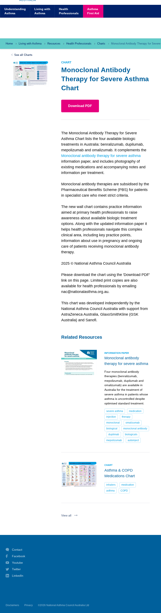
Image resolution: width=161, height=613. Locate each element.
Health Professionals (78, 43)
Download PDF (80, 106)
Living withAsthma (42, 11)
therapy (126, 416)
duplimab (113, 434)
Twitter (16, 569)
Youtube (17, 562)
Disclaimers (12, 605)
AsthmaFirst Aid (93, 11)
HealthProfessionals (69, 11)
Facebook (18, 556)
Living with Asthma (30, 43)
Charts (101, 43)
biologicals (131, 434)
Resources (53, 43)
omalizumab (133, 422)
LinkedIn (17, 575)
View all (66, 515)
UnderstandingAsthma (15, 11)
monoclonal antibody (135, 428)
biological (111, 428)
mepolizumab (114, 440)
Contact (17, 549)
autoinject (133, 440)
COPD (124, 490)
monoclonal (113, 422)
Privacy (28, 605)
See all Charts (23, 55)
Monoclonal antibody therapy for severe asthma (101, 156)
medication (135, 411)
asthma (110, 490)
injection (111, 416)
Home (9, 43)
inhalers (111, 484)
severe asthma (114, 411)
